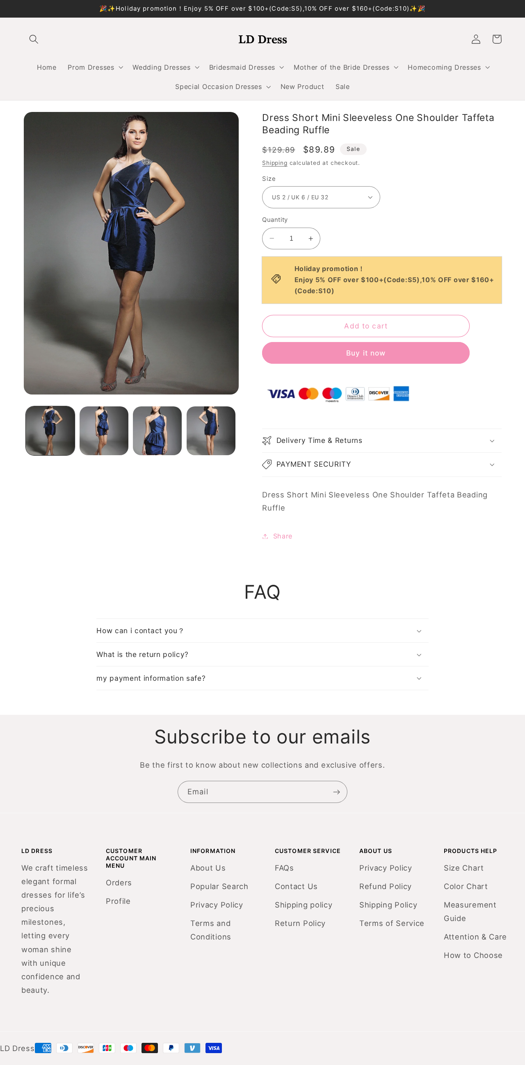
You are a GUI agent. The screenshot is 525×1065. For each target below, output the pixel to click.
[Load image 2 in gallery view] (104, 430)
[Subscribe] (336, 792)
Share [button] (282, 536)
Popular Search (219, 886)
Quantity (275, 219)
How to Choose (473, 955)
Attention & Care (475, 936)
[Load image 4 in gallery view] (211, 430)
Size (269, 178)
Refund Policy (385, 886)
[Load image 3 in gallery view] (157, 430)
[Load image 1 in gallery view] (50, 430)
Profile (118, 900)
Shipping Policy (388, 904)
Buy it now (366, 353)
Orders (119, 882)
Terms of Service (392, 923)
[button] (94, 67)
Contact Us (296, 886)
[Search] (34, 39)
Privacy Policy (216, 904)
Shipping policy (303, 904)
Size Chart (464, 867)
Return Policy (300, 923)
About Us (208, 867)
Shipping (274, 163)
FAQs (284, 867)
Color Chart (466, 886)
